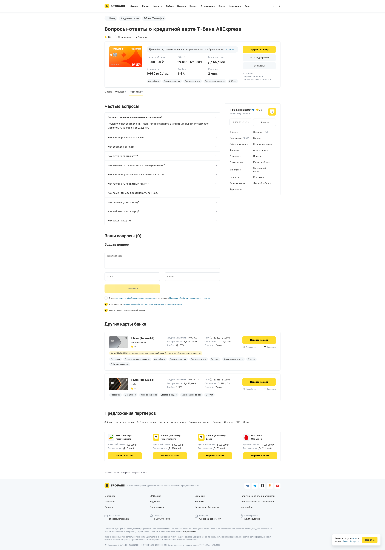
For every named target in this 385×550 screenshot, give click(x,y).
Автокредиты (260, 150)
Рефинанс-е (235, 156)
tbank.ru (264, 122)
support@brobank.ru (119, 519)
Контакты (258, 177)
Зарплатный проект (259, 170)
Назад (112, 18)
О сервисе (110, 496)
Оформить (259, 49)
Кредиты (234, 150)
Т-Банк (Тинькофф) (154, 18)
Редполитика (157, 507)
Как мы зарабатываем (207, 507)
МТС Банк (256, 435)
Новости (234, 177)
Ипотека (257, 156)
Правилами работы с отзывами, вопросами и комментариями (153, 304)
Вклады (257, 138)
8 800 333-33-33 (241, 122)
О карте (108, 91)
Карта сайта (246, 507)
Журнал (134, 6)
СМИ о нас (155, 496)
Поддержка (239, 138)
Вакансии (200, 496)
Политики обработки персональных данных (189, 298)
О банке (233, 132)
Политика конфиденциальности (257, 496)
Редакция (155, 501)
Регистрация (236, 162)
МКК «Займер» (124, 435)
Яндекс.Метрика (351, 541)
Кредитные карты (130, 18)
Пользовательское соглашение (257, 501)
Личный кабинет (262, 183)
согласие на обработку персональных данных (136, 298)
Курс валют (235, 189)
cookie (354, 538)
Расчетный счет (261, 162)
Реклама (199, 501)
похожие (229, 49)
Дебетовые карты (238, 144)
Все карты (259, 65)
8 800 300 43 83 (162, 519)
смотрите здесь (189, 531)
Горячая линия (237, 183)
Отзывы (120, 91)
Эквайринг (235, 169)
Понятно (369, 540)
